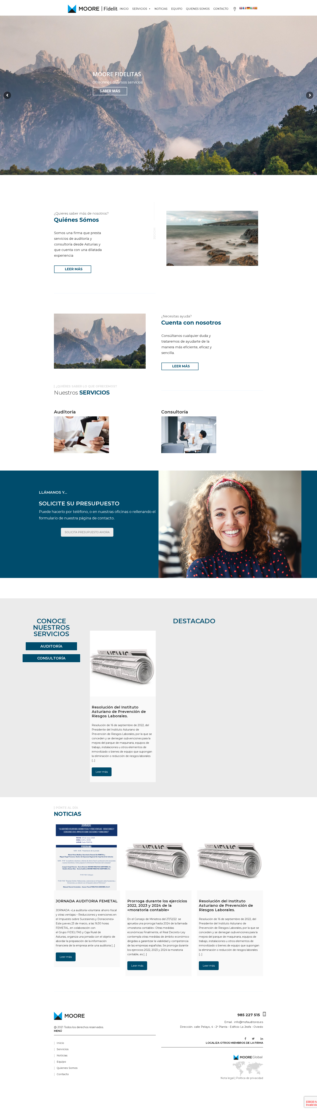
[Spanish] (255, 8)
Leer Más (74, 269)
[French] (244, 8)
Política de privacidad (249, 1078)
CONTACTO (220, 8)
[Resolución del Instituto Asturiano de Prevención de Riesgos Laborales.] (123, 664)
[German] (248, 8)
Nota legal (227, 1078)
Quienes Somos (67, 1068)
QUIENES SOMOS (198, 8)
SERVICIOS (139, 8)
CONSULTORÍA (51, 658)
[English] (241, 8)
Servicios (63, 1049)
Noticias (62, 1055)
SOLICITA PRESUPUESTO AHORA (87, 532)
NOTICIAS (160, 8)
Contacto (63, 1074)
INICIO (124, 8)
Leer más (102, 771)
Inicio (60, 1043)
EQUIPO (176, 8)
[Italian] (252, 8)
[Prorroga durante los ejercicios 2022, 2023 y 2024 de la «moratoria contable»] (158, 857)
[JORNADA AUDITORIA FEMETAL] (87, 857)
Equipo (61, 1061)
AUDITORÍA (51, 646)
